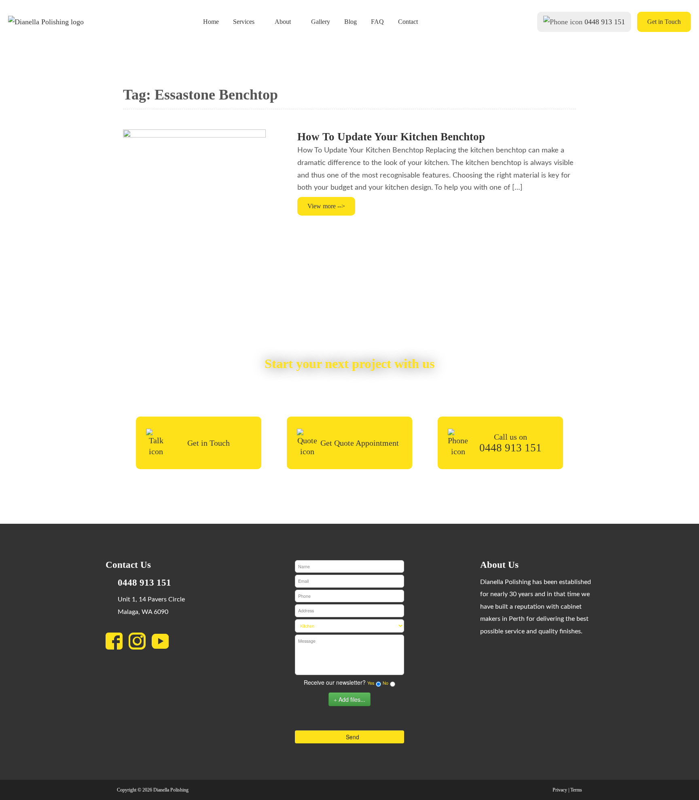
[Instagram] (140, 643)
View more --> (326, 206)
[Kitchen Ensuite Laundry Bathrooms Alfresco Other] (349, 626)
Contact (408, 21)
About (283, 21)
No (385, 683)
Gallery (320, 21)
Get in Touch (664, 21)
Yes (370, 683)
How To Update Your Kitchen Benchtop (391, 137)
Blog (350, 21)
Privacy (560, 790)
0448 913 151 (605, 22)
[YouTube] (163, 643)
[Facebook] (117, 643)
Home (211, 21)
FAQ (377, 21)
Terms (576, 790)
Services (243, 21)
